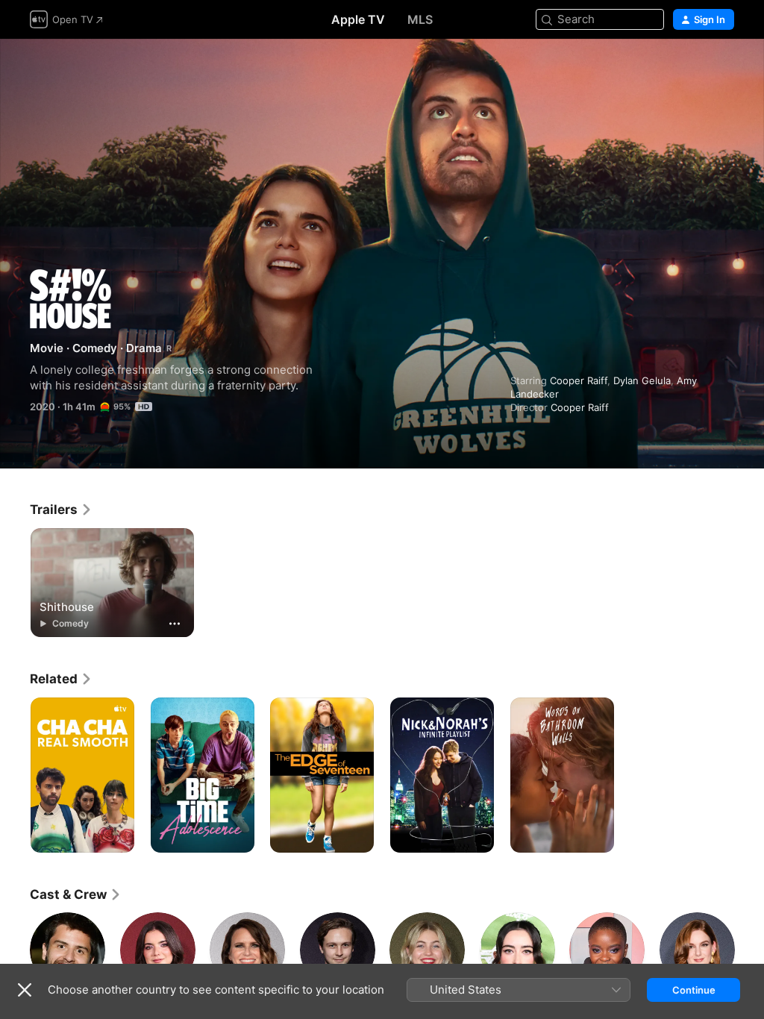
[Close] (24, 990)
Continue (694, 990)
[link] (61, 509)
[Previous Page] (14, 949)
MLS (420, 19)
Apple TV (358, 19)
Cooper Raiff (578, 380)
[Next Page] (749, 949)
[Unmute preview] (723, 68)
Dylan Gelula (642, 380)
